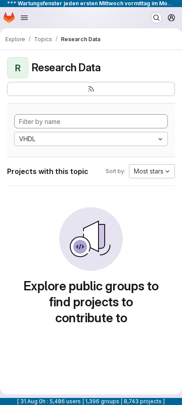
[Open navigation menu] (24, 18)
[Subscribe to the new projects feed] (91, 89)
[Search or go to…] (156, 17)
